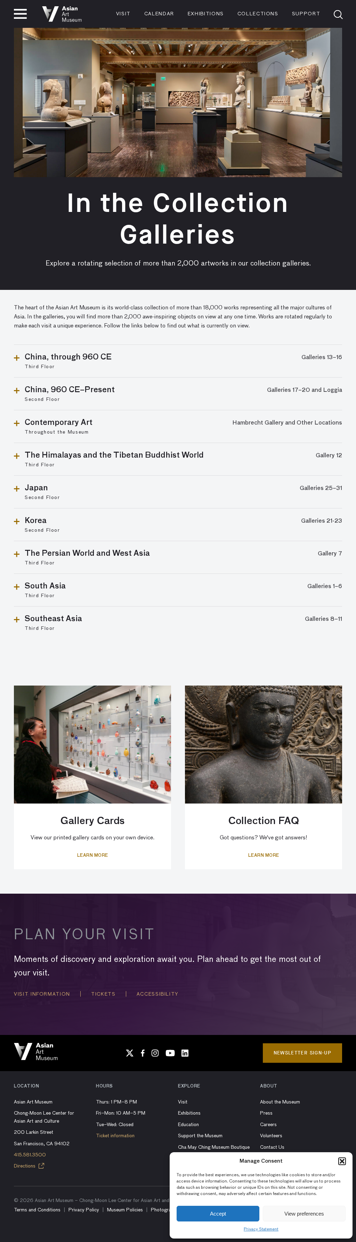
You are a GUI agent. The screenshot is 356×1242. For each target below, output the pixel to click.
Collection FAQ (263, 821)
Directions (25, 1166)
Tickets (103, 994)
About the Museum (280, 1102)
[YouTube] (170, 1053)
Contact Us (272, 1147)
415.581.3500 (30, 1155)
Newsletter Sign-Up (302, 1053)
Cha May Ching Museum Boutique (214, 1147)
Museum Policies (125, 1210)
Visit (123, 13)
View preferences (304, 1214)
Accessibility (158, 994)
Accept (218, 1214)
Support (306, 13)
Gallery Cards (92, 821)
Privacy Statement (261, 1229)
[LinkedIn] (184, 1053)
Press (266, 1113)
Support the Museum (200, 1135)
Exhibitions (206, 13)
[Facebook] (143, 1053)
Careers (268, 1124)
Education (188, 1124)
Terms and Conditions (37, 1210)
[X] (130, 1053)
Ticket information (115, 1135)
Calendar (159, 13)
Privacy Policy (83, 1210)
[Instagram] (155, 1053)
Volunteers (271, 1135)
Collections (257, 13)
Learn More (92, 856)
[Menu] (20, 14)
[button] (342, 1161)
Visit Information (42, 994)
